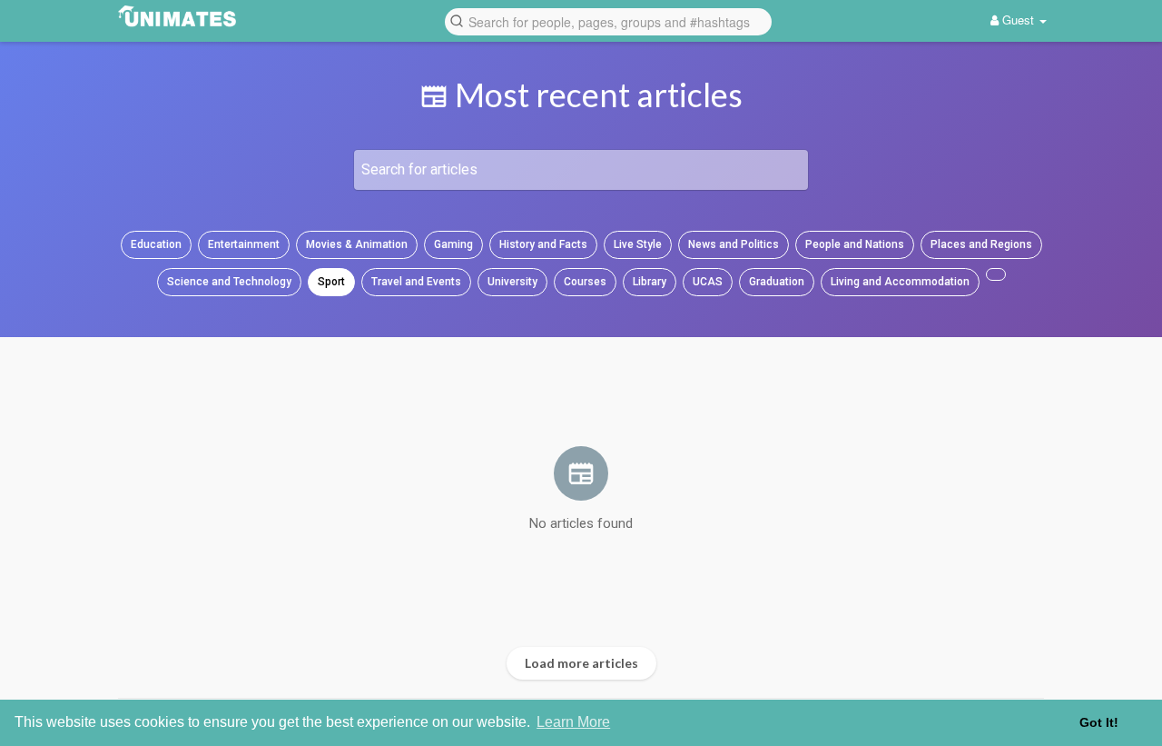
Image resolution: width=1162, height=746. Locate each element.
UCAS (708, 281)
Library (649, 281)
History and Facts (543, 244)
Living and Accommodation (900, 281)
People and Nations (854, 244)
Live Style (638, 244)
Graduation (776, 281)
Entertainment (244, 244)
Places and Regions (981, 244)
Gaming (453, 244)
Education (156, 244)
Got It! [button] (1098, 722)
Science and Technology (229, 281)
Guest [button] (1018, 19)
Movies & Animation (357, 244)
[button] (608, 20)
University (512, 281)
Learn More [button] (573, 722)
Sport (331, 281)
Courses (585, 281)
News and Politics (733, 244)
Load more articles (581, 663)
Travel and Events (416, 281)
